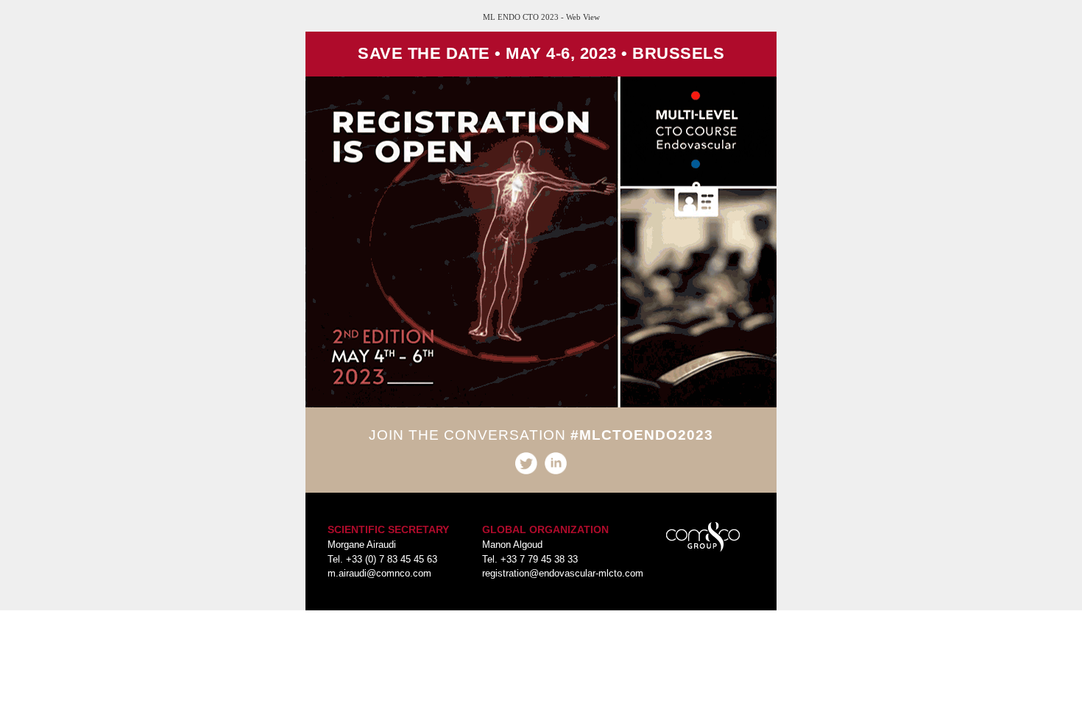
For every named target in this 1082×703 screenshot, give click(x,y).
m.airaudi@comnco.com (379, 573)
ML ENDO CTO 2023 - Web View (541, 17)
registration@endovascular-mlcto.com (562, 573)
